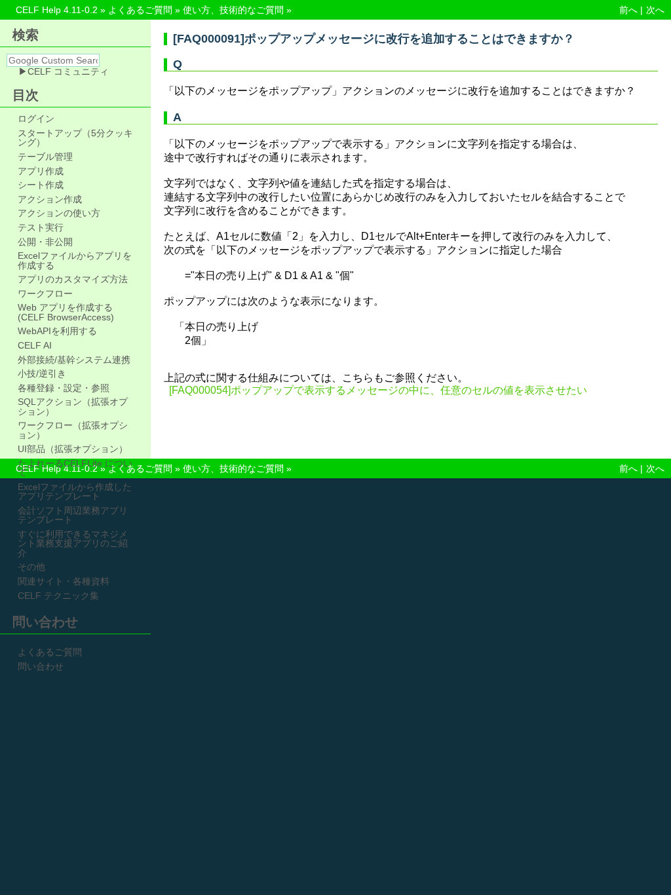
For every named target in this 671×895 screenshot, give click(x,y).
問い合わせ (41, 666)
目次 (25, 95)
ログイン (36, 118)
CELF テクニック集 (58, 595)
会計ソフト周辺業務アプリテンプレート (73, 515)
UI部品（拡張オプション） (73, 448)
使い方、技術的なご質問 (233, 10)
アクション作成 (50, 199)
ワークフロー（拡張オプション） (73, 430)
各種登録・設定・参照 (63, 387)
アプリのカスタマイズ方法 (73, 279)
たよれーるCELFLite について (75, 468)
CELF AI (35, 345)
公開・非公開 (45, 241)
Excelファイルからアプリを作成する (75, 260)
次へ (655, 10)
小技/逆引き (42, 373)
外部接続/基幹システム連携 (74, 359)
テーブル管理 (45, 156)
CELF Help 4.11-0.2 (57, 10)
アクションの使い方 (59, 213)
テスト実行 (41, 227)
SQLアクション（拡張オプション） (73, 406)
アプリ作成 (41, 171)
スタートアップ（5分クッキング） (75, 137)
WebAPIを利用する (57, 330)
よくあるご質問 (140, 10)
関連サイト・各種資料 (63, 581)
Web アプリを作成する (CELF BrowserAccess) (66, 312)
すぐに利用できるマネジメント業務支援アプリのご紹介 (73, 543)
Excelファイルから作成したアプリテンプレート (75, 491)
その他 (31, 566)
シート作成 (41, 184)
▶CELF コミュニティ (63, 71)
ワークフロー (45, 293)
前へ (628, 10)
